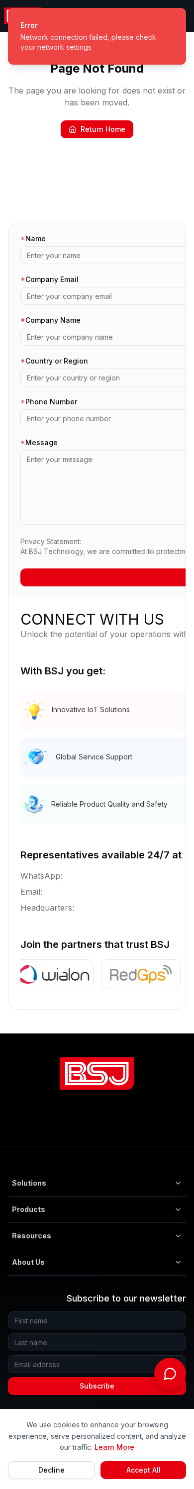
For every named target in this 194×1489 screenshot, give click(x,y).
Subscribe (97, 1386)
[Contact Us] (170, 1374)
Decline (51, 1470)
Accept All (143, 1470)
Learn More (114, 1447)
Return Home (103, 129)
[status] (97, 36)
